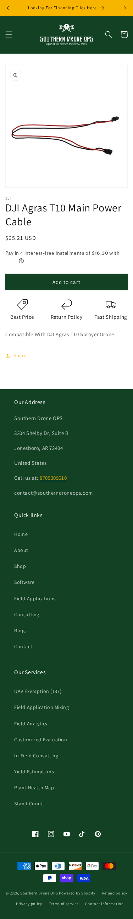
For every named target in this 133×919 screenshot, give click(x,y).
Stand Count (28, 803)
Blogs (20, 630)
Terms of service (64, 903)
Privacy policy (29, 903)
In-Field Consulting (36, 755)
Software (24, 582)
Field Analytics (31, 723)
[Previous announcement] (8, 8)
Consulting (26, 614)
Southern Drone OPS (39, 892)
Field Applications (35, 598)
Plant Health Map (34, 787)
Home (21, 534)
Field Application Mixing (41, 707)
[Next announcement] (125, 8)
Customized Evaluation (40, 739)
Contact (23, 646)
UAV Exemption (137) (37, 691)
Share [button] (20, 355)
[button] (9, 34)
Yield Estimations (34, 771)
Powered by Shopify (77, 892)
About (21, 550)
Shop (20, 566)
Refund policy (114, 893)
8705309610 (53, 477)
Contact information (104, 903)
